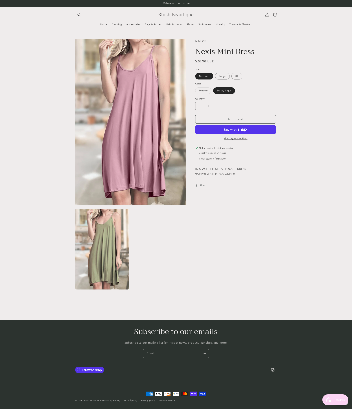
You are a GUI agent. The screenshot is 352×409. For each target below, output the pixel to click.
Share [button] (202, 185)
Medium (204, 76)
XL (237, 76)
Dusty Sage (224, 90)
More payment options (235, 138)
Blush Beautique (92, 400)
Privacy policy (148, 400)
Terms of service (167, 400)
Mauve (205, 91)
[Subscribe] (205, 353)
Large (222, 76)
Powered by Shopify (110, 400)
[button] (79, 15)
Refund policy (131, 400)
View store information (212, 158)
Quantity (200, 98)
